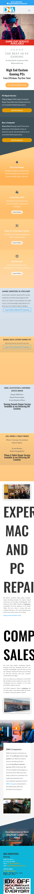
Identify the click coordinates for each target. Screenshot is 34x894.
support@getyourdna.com (16, 866)
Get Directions (17, 110)
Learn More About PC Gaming (17, 310)
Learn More (17, 212)
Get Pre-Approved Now (17, 85)
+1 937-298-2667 (13, 863)
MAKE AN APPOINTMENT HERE (12, 615)
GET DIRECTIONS (9, 871)
